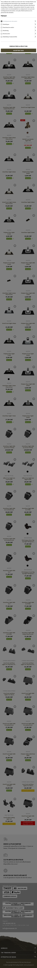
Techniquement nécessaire (10, 21)
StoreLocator (6, 33)
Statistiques (6, 24)
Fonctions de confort (8, 27)
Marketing (6, 30)
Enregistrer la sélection (18, 46)
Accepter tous (18, 50)
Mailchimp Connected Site (10, 37)
